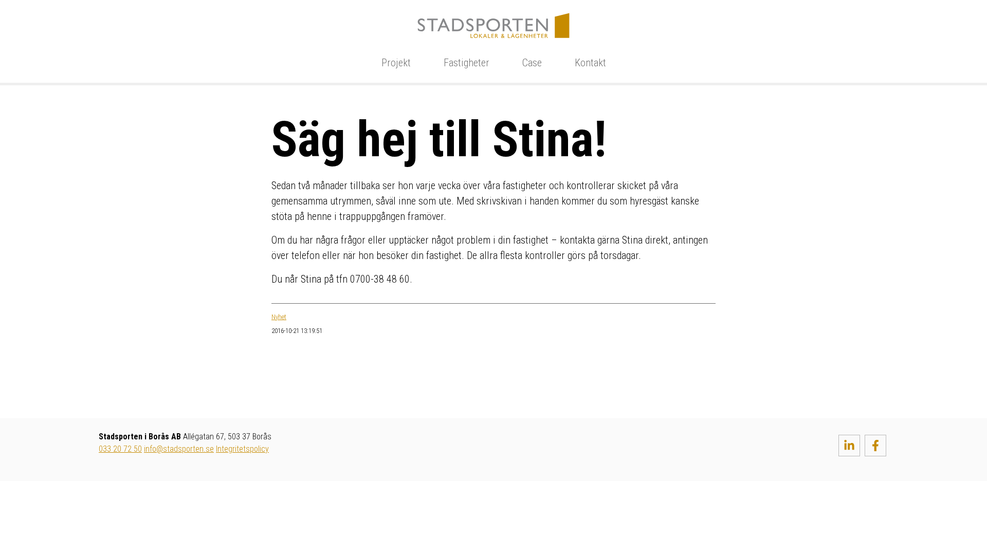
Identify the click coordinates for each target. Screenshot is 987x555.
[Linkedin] (849, 445)
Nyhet (278, 317)
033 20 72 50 (120, 449)
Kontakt (590, 63)
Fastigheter (466, 63)
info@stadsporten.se (179, 449)
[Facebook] (875, 445)
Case (532, 63)
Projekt (396, 63)
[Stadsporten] (493, 24)
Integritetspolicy (242, 449)
